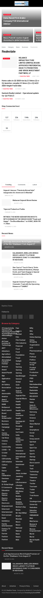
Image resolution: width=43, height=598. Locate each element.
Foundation (20, 355)
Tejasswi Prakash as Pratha (14, 209)
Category (11, 47)
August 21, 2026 (18, 289)
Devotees (5, 478)
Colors (4, 444)
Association (6, 387)
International (20, 454)
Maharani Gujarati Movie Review (25, 200)
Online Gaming (35, 337)
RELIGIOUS (34, 396)
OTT (31, 348)
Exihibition (6, 521)
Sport (32, 445)
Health (18, 401)
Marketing (20, 488)
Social (32, 433)
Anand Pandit (7, 373)
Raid (31, 381)
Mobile (18, 496)
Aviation (5, 396)
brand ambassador (7, 417)
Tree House (34, 495)
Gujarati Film (20, 396)
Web (31, 518)
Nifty (31, 328)
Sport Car (33, 448)
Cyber (4, 468)
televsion (33, 477)
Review (32, 399)
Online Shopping (33, 341)
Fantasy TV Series (6, 530)
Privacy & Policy (24, 586)
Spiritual (33, 442)
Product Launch (33, 368)
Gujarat (18, 388)
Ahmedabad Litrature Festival (6, 362)
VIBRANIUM (34, 515)
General (19, 379)
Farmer (4, 534)
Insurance (19, 451)
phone (32, 354)
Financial (19, 346)
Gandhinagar (21, 376)
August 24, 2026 (18, 277)
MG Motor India (20, 492)
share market (35, 424)
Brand (4, 413)
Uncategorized (35, 501)
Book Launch (7, 410)
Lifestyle (19, 485)
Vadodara (33, 507)
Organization (35, 345)
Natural (18, 531)
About (4, 586)
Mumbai (19, 519)
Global (18, 382)
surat (32, 466)
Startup (32, 457)
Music (18, 522)
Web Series (34, 521)
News (18, 47)
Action (4, 338)
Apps (4, 382)
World (32, 534)
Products (33, 375)
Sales (32, 402)
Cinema (5, 441)
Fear (17, 328)
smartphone (34, 430)
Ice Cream (20, 432)
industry (19, 445)
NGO (17, 540)
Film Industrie (21, 343)
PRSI (31, 378)
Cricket (4, 453)
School (32, 415)
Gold (17, 385)
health (18, 404)
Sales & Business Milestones (34, 407)
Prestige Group (33, 364)
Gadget (18, 361)
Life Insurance (21, 482)
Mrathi (18, 516)
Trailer (32, 489)
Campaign (6, 427)
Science (33, 418)
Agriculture (6, 354)
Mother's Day (21, 507)
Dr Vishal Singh (7, 484)
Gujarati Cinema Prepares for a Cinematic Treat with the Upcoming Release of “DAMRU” (26, 284)
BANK (4, 404)
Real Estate (34, 387)
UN (31, 498)
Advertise (13, 586)
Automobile (6, 393)
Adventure (6, 351)
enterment (6, 509)
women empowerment (35, 530)
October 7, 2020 (20, 99)
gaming (19, 367)
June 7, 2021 (35, 76)
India (17, 435)
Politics (33, 360)
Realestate (34, 47)
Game (18, 364)
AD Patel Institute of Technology (6, 343)
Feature (19, 331)
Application (6, 379)
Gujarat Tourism (19, 392)
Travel (32, 492)
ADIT (4, 348)
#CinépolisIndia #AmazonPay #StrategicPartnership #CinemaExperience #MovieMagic (10, 331)
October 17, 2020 (20, 89)
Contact (36, 586)
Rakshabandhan (36, 384)
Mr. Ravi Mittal (21, 513)
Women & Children (33, 525)
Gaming (19, 370)
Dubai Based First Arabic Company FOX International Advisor (15, 21)
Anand (4, 370)
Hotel (18, 429)
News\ (18, 537)
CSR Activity (6, 459)
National (19, 528)
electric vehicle (5, 499)
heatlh (18, 418)
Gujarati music (21, 399)
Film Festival (20, 340)
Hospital (19, 426)
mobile (18, 499)
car (3, 430)
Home (4, 47)
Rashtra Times (25, 76)
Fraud (18, 358)
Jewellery (19, 476)
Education (5, 490)
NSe (31, 331)
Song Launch (34, 439)
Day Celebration (6, 474)
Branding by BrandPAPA (32, 593)
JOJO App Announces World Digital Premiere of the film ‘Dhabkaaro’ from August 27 (21, 243)
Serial (32, 421)
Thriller (32, 483)
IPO (17, 467)
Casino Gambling (5, 434)
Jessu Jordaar (21, 473)
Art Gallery (6, 385)
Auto (3, 390)
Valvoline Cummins (33, 511)
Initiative (19, 448)
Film (17, 337)
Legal (18, 479)
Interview (19, 461)
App (3, 376)
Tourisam (33, 486)
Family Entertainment (7, 525)
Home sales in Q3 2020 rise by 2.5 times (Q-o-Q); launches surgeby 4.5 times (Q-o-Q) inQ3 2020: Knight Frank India (21, 83)
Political (33, 357)
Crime (4, 456)
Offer (31, 334)
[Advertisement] (21, 157)
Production (34, 372)
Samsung (33, 412)
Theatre (33, 480)
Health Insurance (19, 414)
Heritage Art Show (20, 422)
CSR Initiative (7, 462)
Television (33, 475)
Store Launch (35, 463)
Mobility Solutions (19, 503)
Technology (34, 472)
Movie (18, 510)
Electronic (6, 503)
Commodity (6, 447)
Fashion (5, 536)
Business (7, 14)
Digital (4, 481)
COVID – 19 (6, 450)
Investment (20, 464)
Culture (4, 465)
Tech (31, 469)
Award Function (5, 400)
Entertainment (7, 512)
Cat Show (5, 438)
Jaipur (18, 470)
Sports (32, 451)
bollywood (6, 407)
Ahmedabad (6, 357)
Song (32, 436)
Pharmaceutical (36, 351)
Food (18, 349)
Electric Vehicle (5, 494)
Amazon (5, 367)
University (33, 504)
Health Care (20, 410)
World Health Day (34, 541)
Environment (6, 515)
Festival (19, 334)
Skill (31, 427)
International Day (20, 457)
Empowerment (7, 506)
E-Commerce (7, 487)
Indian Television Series (20, 440)
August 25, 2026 (9, 247)
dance (4, 471)
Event (4, 518)
